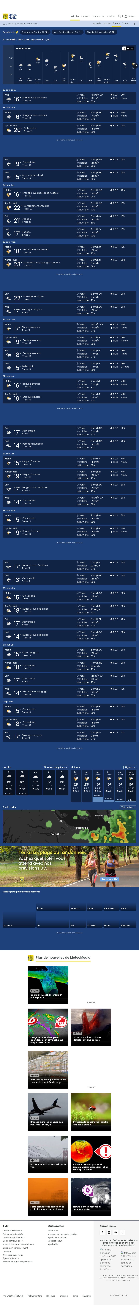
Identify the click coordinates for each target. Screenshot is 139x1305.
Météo (11, 23)
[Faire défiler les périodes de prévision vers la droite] (135, 65)
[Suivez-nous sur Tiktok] (122, 1232)
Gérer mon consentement (15, 1248)
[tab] (124, 48)
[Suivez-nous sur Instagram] (109, 1232)
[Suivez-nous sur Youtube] (115, 1232)
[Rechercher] (119, 16)
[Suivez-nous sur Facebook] (102, 1232)
